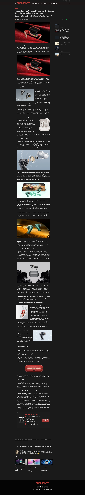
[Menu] (15, 3)
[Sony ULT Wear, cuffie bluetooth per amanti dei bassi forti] (34, 462)
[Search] (69, 3)
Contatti (43, 489)
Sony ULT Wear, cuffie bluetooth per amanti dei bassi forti (34, 469)
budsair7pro (25, 439)
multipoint (49, 439)
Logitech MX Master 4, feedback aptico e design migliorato (43, 446)
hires (33, 439)
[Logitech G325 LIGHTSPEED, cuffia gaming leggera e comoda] (21, 462)
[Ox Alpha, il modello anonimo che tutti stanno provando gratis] (57, 55)
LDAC (38, 439)
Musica (50, 3)
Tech (41, 3)
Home (33, 3)
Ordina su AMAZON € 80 (45, 420)
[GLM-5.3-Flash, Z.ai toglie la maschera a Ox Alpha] (57, 26)
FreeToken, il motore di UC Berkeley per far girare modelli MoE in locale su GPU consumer (65, 37)
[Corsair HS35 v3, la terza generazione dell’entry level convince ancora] (47, 462)
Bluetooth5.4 (21, 439)
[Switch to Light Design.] (68, 3)
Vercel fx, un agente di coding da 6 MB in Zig (65, 43)
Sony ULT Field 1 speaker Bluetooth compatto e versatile (24, 446)
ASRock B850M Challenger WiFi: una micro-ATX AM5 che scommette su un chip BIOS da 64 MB (65, 48)
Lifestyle (54, 3)
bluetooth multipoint (22, 178)
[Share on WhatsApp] (66, 19)
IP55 (36, 439)
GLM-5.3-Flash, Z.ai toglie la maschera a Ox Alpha (64, 25)
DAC (36, 143)
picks (18, 440)
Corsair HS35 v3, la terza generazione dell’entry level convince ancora (46, 469)
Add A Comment (34, 475)
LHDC (40, 439)
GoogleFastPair (30, 439)
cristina (18, 19)
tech (23, 440)
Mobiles (45, 3)
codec (30, 144)
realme (21, 440)
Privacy (47, 489)
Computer (37, 3)
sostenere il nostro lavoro (30, 431)
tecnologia (26, 440)
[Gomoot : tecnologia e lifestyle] (23, 3)
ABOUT (51, 489)
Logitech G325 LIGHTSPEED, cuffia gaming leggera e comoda (20, 469)
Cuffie (16, 8)
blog (18, 439)
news (16, 440)
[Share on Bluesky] (68, 19)
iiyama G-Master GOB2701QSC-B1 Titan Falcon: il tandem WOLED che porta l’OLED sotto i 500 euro (65, 31)
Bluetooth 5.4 (47, 174)
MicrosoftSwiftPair (45, 439)
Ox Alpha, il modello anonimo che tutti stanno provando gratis (65, 54)
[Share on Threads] (69, 19)
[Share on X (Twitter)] (65, 19)
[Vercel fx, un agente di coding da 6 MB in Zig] (57, 43)
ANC (16, 439)
